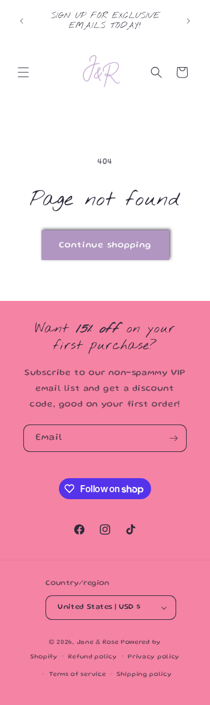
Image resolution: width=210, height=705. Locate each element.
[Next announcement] (188, 21)
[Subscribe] (173, 438)
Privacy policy (154, 657)
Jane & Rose (98, 643)
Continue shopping (105, 245)
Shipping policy (144, 675)
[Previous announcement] (21, 21)
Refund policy (92, 657)
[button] (23, 72)
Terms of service (77, 675)
